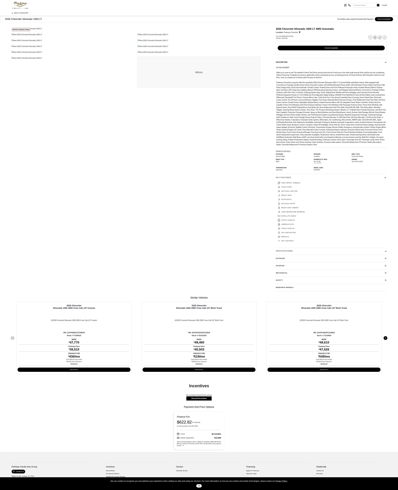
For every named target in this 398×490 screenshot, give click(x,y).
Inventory (110, 467)
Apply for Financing (252, 470)
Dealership (321, 467)
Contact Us (19, 471)
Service (179, 467)
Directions (319, 473)
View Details (74, 369)
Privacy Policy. (281, 481)
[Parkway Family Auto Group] (28, 5)
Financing (250, 467)
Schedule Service (182, 470)
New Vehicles (110, 470)
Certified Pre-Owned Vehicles (115, 476)
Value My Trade (251, 473)
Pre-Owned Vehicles (112, 473)
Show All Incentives (199, 398)
